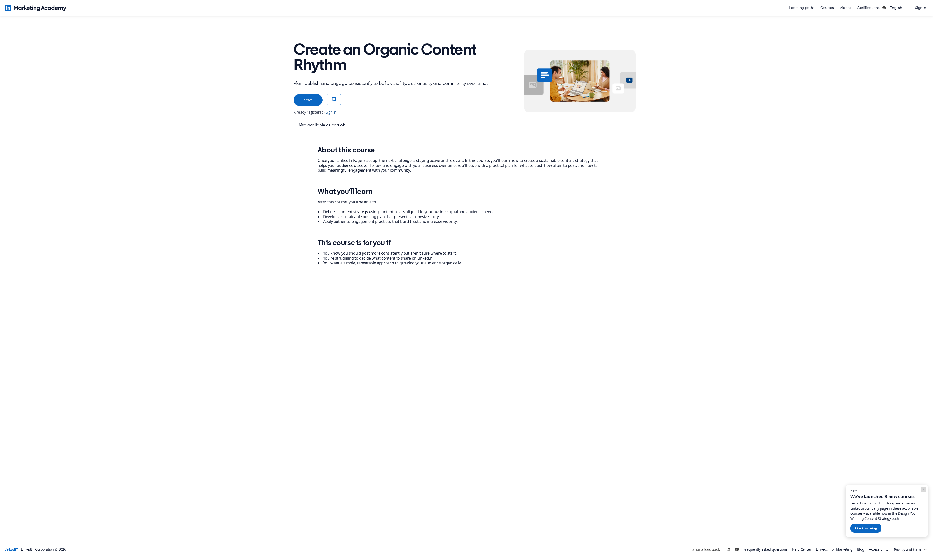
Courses (827, 7)
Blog (860, 549)
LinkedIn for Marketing (834, 549)
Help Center (801, 549)
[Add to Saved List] (334, 99)
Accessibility (878, 549)
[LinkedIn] (728, 549)
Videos (845, 7)
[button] (893, 7)
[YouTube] (737, 549)
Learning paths (802, 7)
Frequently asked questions (765, 549)
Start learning (866, 528)
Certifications (868, 7)
